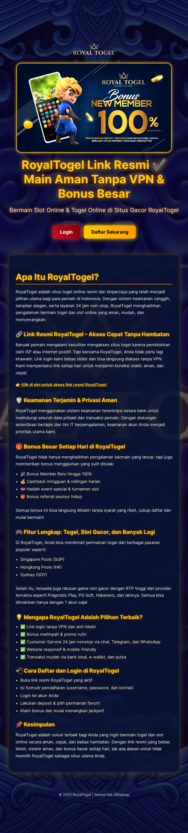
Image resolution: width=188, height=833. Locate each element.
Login (66, 232)
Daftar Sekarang (109, 232)
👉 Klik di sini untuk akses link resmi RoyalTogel (61, 384)
